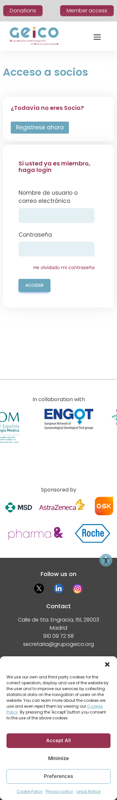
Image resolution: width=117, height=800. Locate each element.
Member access (87, 10)
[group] (69, 437)
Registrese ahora (40, 127)
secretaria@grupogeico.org (58, 644)
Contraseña (35, 235)
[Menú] (97, 36)
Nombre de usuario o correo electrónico (48, 197)
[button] (107, 664)
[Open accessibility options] (106, 560)
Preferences (58, 776)
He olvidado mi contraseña (64, 267)
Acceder (34, 285)
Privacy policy (59, 791)
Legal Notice (88, 791)
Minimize (58, 758)
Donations (23, 10)
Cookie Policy (30, 791)
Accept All (58, 740)
